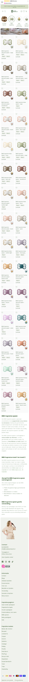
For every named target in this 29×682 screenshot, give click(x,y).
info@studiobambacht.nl (8, 549)
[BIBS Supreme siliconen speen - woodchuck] (7, 93)
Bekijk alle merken (7, 629)
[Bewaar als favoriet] (2, 37)
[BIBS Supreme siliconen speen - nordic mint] (7, 369)
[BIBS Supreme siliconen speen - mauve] (21, 292)
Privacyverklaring (19, 680)
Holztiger (4, 644)
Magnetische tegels (7, 607)
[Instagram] (6, 561)
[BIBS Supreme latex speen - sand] (21, 218)
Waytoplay (5, 669)
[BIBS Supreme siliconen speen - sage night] (7, 42)
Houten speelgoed (7, 610)
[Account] (20, 11)
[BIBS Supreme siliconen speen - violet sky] (7, 317)
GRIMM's (4, 641)
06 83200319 (5, 547)
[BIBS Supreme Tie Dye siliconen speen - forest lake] (21, 266)
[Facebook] (2, 561)
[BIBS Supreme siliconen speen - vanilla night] (7, 193)
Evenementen (6, 583)
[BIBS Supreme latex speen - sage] (21, 93)
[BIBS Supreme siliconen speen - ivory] (21, 42)
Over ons (4, 586)
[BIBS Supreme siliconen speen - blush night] (7, 119)
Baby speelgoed (6, 617)
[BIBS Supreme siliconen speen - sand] (21, 68)
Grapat (4, 636)
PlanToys (4, 654)
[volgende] (26, 7)
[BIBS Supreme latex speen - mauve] (7, 292)
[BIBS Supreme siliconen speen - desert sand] (7, 266)
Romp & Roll (5, 656)
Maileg (3, 646)
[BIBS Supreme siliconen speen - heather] (7, 394)
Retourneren (5, 596)
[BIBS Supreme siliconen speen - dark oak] (7, 68)
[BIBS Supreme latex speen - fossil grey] (21, 242)
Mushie (4, 649)
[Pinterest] (9, 561)
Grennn (4, 639)
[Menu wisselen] (2, 11)
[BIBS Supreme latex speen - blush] (21, 193)
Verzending (5, 591)
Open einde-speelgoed (8, 604)
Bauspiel (4, 631)
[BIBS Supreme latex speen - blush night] (21, 119)
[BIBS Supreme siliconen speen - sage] (21, 145)
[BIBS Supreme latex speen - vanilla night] (7, 242)
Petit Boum (5, 651)
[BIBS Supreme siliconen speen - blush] (7, 218)
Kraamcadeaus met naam (9, 612)
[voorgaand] (3, 7)
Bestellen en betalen (7, 588)
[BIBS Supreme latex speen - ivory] (7, 145)
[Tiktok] (12, 561)
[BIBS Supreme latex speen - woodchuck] (21, 169)
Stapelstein (5, 659)
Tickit (3, 664)
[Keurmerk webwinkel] (14, 566)
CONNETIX (5, 634)
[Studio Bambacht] (14, 11)
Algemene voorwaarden (7, 680)
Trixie (3, 666)
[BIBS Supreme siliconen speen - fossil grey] (7, 343)
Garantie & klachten (7, 593)
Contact (4, 575)
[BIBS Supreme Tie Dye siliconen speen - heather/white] (21, 369)
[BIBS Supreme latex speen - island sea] (21, 317)
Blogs (3, 578)
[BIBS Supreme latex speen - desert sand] (21, 394)
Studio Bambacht (6, 661)
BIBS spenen (5, 615)
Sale (3, 620)
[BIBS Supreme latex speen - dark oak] (7, 169)
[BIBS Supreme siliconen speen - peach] (21, 343)
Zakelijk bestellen (7, 580)
